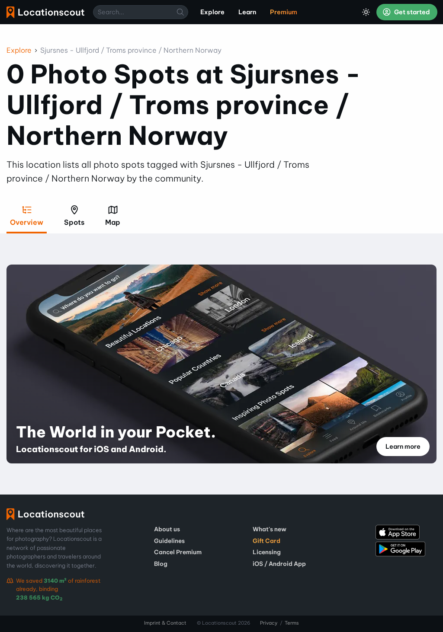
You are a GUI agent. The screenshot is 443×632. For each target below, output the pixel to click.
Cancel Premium (178, 552)
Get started (411, 12)
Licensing (267, 552)
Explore (19, 50)
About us (167, 529)
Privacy (268, 623)
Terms (292, 623)
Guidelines (169, 541)
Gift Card (266, 541)
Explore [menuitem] (212, 12)
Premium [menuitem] (283, 12)
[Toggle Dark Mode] (366, 12)
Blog (160, 564)
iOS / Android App (279, 564)
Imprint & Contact (165, 623)
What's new (269, 529)
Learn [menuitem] (247, 12)
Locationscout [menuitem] (45, 12)
